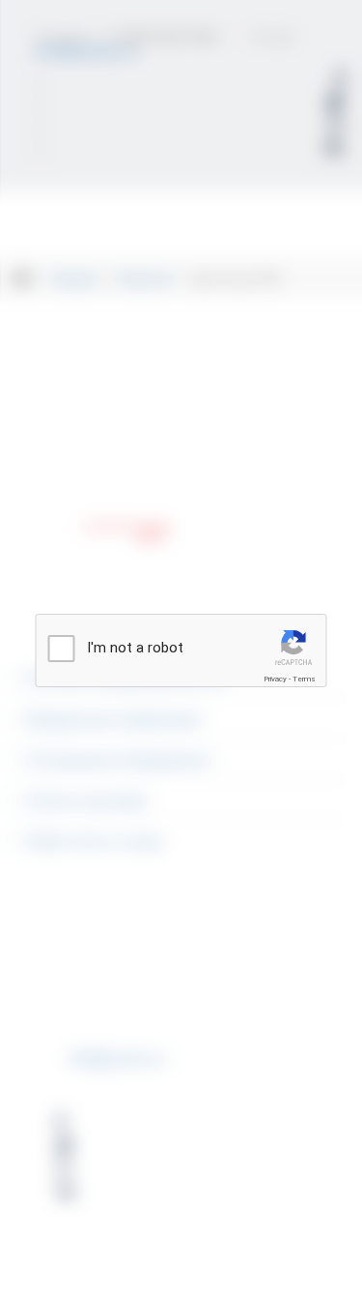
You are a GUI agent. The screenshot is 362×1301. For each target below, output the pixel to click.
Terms (304, 679)
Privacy (275, 679)
